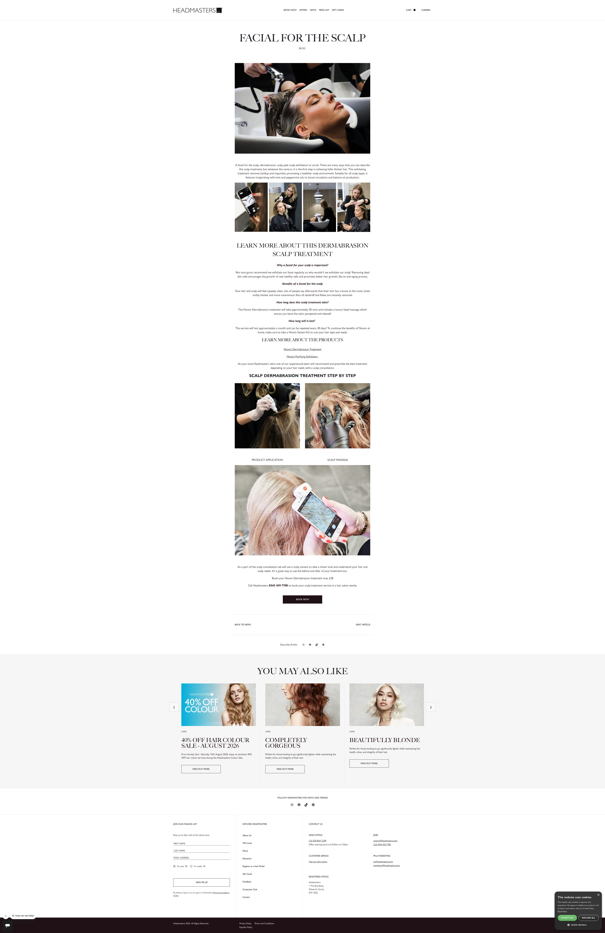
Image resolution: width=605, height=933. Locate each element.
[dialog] (578, 911)
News (245, 850)
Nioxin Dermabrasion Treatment (302, 349)
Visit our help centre (318, 861)
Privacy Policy (245, 923)
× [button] (598, 895)
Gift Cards (247, 874)
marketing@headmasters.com (386, 865)
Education (247, 858)
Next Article (363, 624)
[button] (578, 925)
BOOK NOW (302, 599)
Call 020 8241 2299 (317, 840)
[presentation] (174, 707)
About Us (247, 835)
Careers (246, 897)
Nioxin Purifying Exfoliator (302, 356)
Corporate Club (250, 889)
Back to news (243, 624)
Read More (562, 911)
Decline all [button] (588, 918)
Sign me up (201, 882)
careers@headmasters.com (385, 840)
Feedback (247, 881)
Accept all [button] (567, 918)
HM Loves (247, 843)
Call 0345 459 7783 (382, 844)
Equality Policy (245, 927)
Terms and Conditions (264, 923)
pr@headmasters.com (383, 861)
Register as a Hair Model (254, 866)
